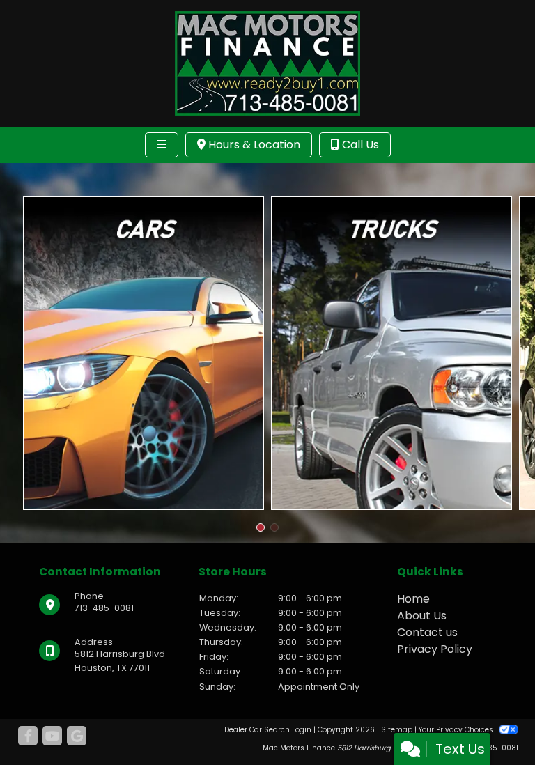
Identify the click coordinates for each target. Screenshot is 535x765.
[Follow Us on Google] (76, 737)
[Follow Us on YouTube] (52, 737)
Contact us (427, 632)
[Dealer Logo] (267, 62)
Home (413, 599)
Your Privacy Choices (457, 730)
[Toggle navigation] (161, 144)
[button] (260, 527)
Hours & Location (253, 145)
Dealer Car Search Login (267, 730)
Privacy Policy (434, 649)
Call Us (359, 145)
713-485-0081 (104, 608)
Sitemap (396, 730)
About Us (422, 616)
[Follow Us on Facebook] (28, 737)
